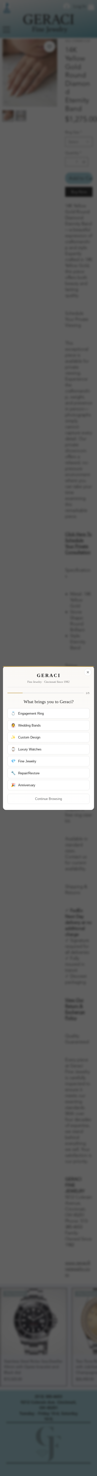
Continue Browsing (48, 799)
